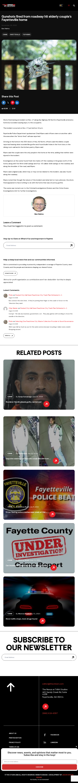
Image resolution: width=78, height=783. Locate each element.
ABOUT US (12, 733)
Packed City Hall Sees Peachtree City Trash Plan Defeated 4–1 (38, 295)
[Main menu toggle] (69, 5)
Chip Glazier (13, 308)
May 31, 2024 (35, 614)
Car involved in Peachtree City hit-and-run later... (27, 565)
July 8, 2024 (34, 507)
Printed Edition (15, 738)
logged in (19, 226)
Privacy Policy (15, 742)
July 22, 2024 (33, 453)
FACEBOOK (55, 735)
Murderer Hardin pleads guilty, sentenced (23, 402)
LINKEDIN (54, 742)
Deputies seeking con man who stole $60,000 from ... (28, 458)
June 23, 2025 (37, 397)
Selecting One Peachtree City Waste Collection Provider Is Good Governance (44, 321)
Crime (5, 34)
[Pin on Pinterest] (13, 102)
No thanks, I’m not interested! (39, 779)
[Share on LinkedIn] (17, 102)
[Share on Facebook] (4, 102)
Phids (11, 295)
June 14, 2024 (35, 560)
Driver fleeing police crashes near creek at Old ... (26, 512)
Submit (71, 245)
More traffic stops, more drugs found (21, 619)
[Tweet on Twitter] (8, 102)
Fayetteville (15, 34)
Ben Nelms (6, 28)
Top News (26, 34)
